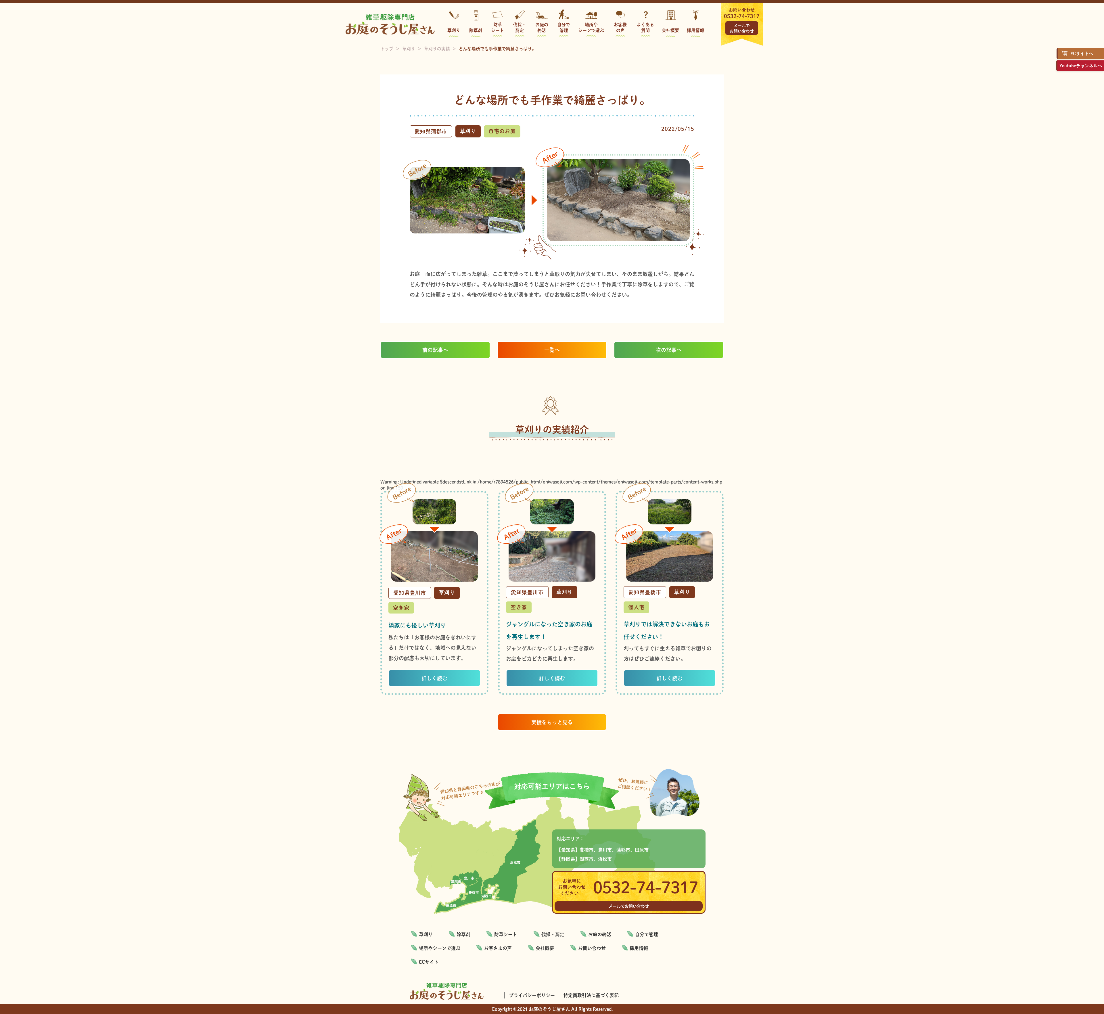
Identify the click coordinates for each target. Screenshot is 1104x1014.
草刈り (453, 30)
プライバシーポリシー (532, 995)
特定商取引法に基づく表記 (591, 995)
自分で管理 (563, 27)
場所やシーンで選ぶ (591, 27)
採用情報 (695, 30)
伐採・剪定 (519, 27)
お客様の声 (620, 27)
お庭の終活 (541, 27)
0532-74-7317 (742, 16)
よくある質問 (645, 27)
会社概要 (670, 30)
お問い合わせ (592, 948)
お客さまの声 (498, 948)
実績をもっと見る (552, 722)
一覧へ (552, 349)
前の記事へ (435, 349)
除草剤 (475, 30)
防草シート (497, 27)
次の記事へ (669, 349)
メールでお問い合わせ (742, 28)
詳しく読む (434, 678)
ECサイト (429, 962)
